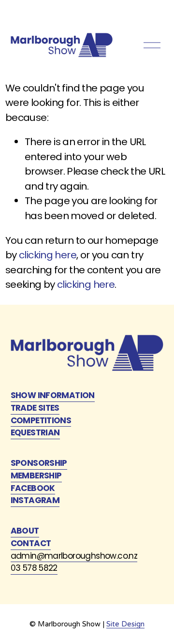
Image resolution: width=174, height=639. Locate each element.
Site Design (125, 624)
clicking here (47, 255)
